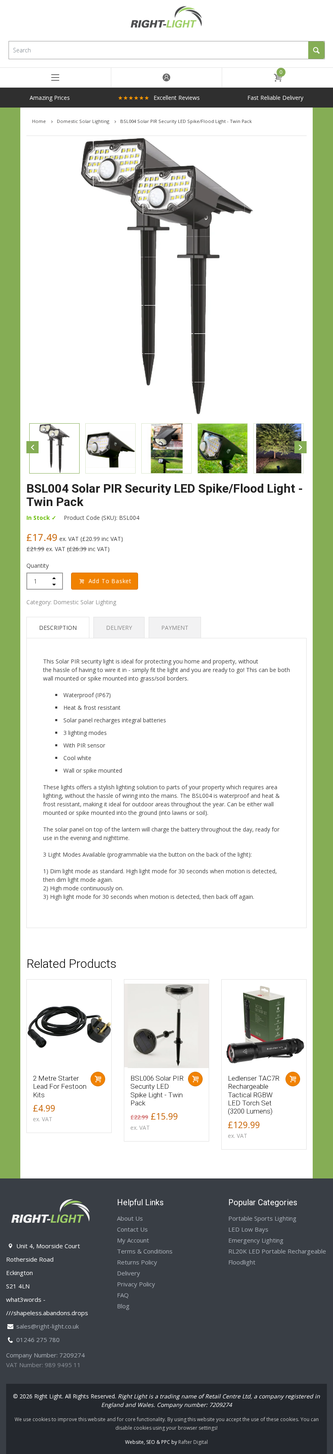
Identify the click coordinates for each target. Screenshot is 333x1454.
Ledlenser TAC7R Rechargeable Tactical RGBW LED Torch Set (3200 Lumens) (253, 1095)
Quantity (37, 565)
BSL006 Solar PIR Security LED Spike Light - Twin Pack (157, 1090)
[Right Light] (166, 20)
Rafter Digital (193, 1442)
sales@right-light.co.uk (47, 1326)
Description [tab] (58, 627)
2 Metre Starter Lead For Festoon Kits (59, 1086)
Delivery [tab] (119, 627)
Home (39, 121)
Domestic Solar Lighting (83, 121)
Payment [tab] (174, 627)
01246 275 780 (38, 1340)
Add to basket (110, 581)
